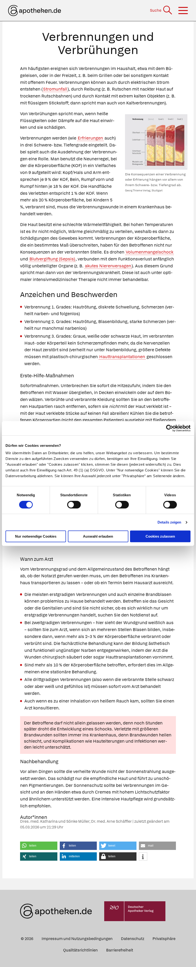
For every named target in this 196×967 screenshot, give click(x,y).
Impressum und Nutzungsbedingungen (77, 938)
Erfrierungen (90, 138)
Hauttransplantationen (122, 356)
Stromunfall (55, 89)
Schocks (103, 729)
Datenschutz (132, 938)
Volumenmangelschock (149, 252)
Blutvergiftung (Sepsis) (52, 259)
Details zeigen (169, 522)
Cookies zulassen (160, 536)
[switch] (74, 504)
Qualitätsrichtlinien (80, 950)
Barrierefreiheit (119, 950)
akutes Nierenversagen (108, 266)
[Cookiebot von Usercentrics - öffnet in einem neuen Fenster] (170, 428)
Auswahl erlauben (98, 536)
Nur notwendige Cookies (35, 536)
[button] (38, 846)
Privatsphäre (163, 938)
